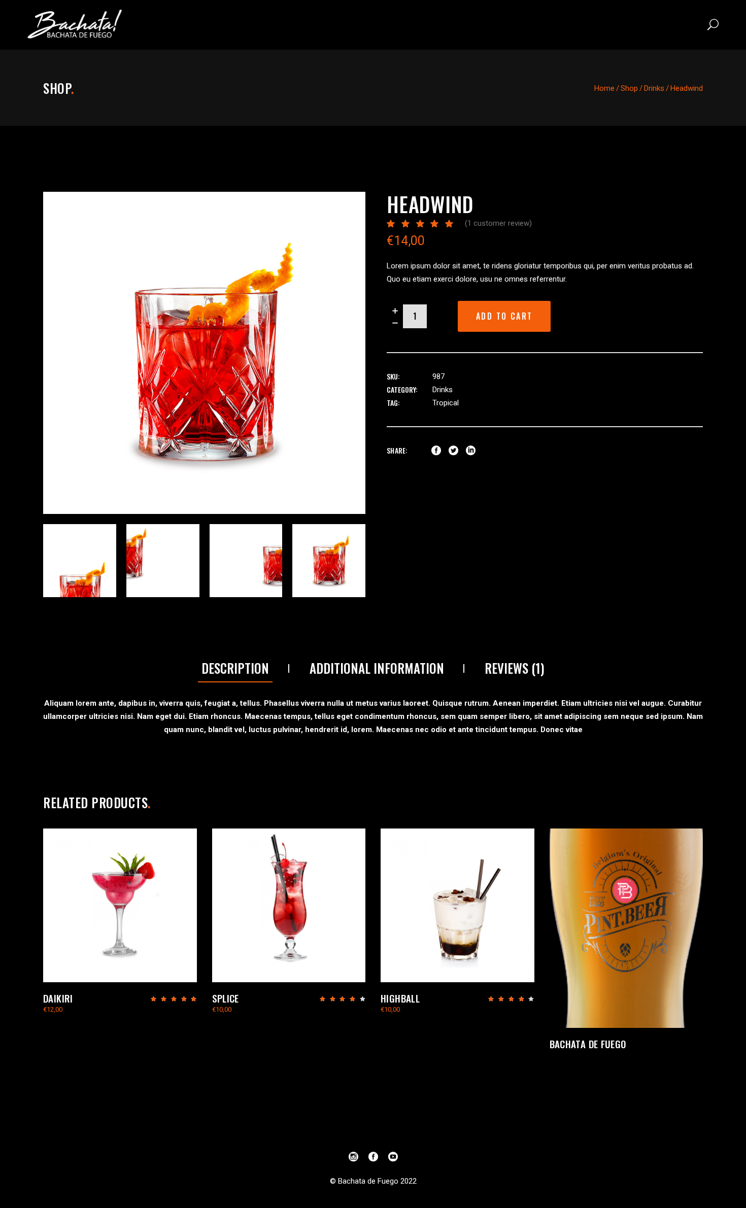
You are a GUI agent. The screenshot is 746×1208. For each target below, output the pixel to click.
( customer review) (498, 223)
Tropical (445, 402)
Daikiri (58, 998)
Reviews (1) (515, 668)
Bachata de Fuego (588, 1044)
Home (604, 88)
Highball (400, 998)
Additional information (377, 668)
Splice (225, 998)
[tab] (235, 668)
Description (235, 668)
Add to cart (504, 316)
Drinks (654, 88)
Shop (629, 88)
